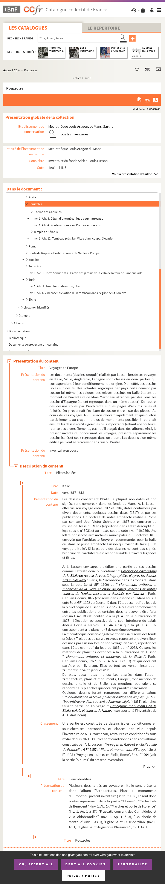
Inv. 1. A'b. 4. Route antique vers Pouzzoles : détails (67, 225)
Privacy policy (83, 876)
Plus (146, 766)
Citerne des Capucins (47, 212)
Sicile (32, 299)
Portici (33, 197)
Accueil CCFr (12, 70)
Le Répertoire (103, 28)
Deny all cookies (85, 864)
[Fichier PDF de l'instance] (155, 99)
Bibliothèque (17, 338)
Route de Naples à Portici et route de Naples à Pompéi (64, 253)
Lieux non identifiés (36, 307)
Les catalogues (28, 27)
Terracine (35, 266)
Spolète (34, 260)
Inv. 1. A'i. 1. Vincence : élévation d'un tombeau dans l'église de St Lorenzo (77, 293)
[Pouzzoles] (134, 69)
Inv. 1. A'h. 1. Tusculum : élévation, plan (55, 286)
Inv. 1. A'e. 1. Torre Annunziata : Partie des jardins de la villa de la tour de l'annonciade (85, 273)
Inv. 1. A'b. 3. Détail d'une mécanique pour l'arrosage (68, 218)
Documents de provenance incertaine (33, 344)
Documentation (19, 331)
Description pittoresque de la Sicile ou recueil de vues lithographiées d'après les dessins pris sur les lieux (109, 575)
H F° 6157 (89, 749)
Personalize (132, 864)
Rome (32, 246)
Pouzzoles (35, 204)
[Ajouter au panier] (140, 99)
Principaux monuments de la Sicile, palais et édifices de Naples (109, 708)
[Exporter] (147, 99)
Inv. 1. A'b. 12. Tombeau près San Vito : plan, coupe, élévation (74, 238)
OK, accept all (36, 864)
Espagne (24, 315)
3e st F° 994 (140, 754)
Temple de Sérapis (46, 232)
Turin (32, 279)
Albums (19, 323)
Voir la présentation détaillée (132, 174)
